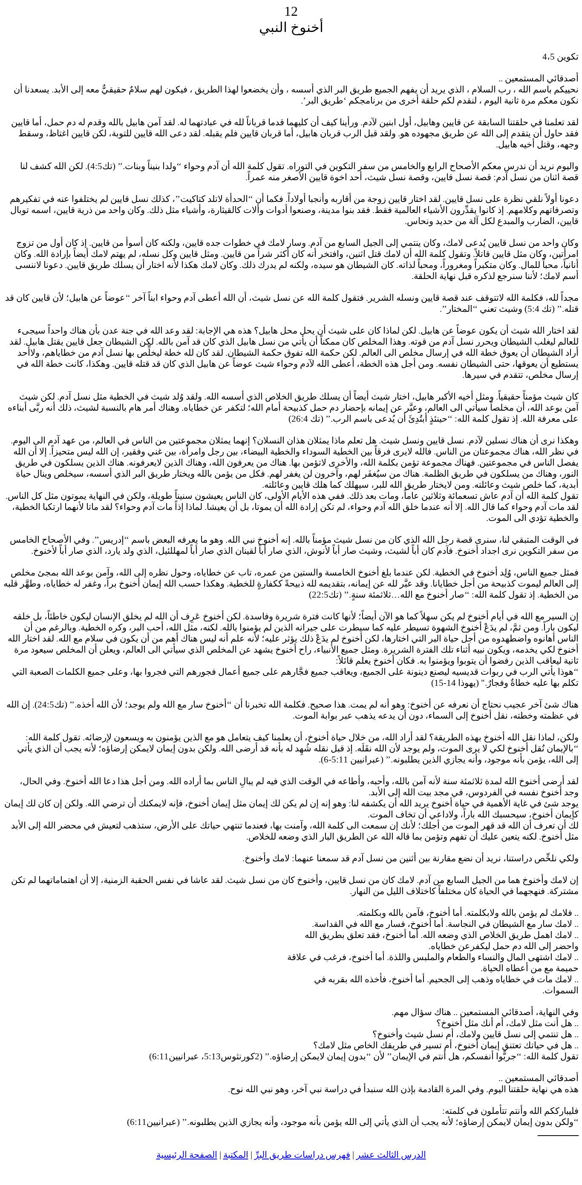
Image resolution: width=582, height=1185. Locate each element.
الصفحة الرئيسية (186, 1155)
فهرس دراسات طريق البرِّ (302, 1155)
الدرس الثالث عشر (391, 1155)
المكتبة (235, 1155)
